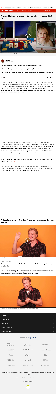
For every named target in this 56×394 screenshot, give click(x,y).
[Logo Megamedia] (29, 381)
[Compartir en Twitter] (47, 77)
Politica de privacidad (20, 372)
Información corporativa (11, 372)
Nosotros (4, 315)
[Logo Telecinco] (28, 345)
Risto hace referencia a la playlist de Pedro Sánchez (13, 7)
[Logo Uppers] (11, 360)
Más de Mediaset (6, 327)
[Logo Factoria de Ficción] (45, 350)
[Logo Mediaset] (28, 338)
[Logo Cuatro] (45, 345)
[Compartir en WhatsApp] (44, 77)
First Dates (7, 60)
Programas (4, 323)
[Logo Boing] (11, 355)
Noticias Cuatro (6, 331)
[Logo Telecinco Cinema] (28, 360)
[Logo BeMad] (45, 355)
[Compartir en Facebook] (53, 77)
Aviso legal (4, 372)
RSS (53, 372)
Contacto (28, 374)
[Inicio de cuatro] (2, 10)
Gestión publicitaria (48, 372)
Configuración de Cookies (30, 372)
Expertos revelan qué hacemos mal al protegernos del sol (40, 7)
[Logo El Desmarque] (28, 349)
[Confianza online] (28, 388)
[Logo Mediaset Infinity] (10, 345)
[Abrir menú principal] (54, 10)
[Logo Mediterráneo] (45, 365)
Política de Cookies (40, 372)
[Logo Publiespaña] (28, 365)
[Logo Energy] (28, 355)
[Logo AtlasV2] (11, 365)
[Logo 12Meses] (45, 360)
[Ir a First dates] (9, 10)
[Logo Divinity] (10, 350)
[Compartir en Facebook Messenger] (50, 77)
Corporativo (5, 319)
